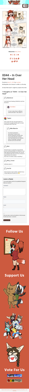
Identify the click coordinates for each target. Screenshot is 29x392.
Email (4, 205)
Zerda (19, 52)
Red (16, 52)
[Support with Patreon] (15, 61)
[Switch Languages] (25, 6)
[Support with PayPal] (17, 61)
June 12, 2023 (11, 82)
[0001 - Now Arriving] (10, 55)
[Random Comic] (14, 55)
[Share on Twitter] (12, 59)
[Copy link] (18, 59)
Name (4, 197)
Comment (5, 185)
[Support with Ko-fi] (12, 61)
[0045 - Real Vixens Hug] (16, 55)
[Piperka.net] (14, 380)
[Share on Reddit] (16, 59)
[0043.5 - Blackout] (12, 55)
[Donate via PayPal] (14, 326)
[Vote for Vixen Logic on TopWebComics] (14, 375)
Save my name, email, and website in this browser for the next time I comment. (14, 216)
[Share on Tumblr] (14, 59)
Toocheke (14, 391)
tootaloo (18, 82)
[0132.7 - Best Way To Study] (18, 55)
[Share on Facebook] (10, 59)
